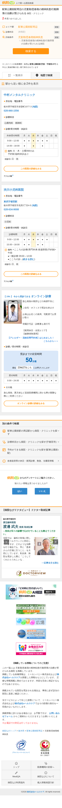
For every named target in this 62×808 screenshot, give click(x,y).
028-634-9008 (11, 209)
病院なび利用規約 (16, 782)
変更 (56, 27)
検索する (30, 51)
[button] (6, 541)
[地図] (35, 106)
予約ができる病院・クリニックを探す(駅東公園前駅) (32, 451)
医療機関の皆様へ (45, 767)
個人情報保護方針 (45, 782)
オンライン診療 (27, 296)
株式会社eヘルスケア (25, 703)
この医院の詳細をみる (31, 168)
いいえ (42, 491)
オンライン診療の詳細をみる (31, 403)
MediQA (16, 776)
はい (19, 491)
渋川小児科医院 (14, 189)
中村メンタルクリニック (19, 94)
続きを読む (28, 259)
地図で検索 (46, 75)
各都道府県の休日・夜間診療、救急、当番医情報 (30, 461)
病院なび (8, 2)
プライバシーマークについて (21, 752)
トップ (16, 767)
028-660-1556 (11, 110)
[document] (31, 134)
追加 (56, 32)
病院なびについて (45, 776)
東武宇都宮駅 (10, 201)
